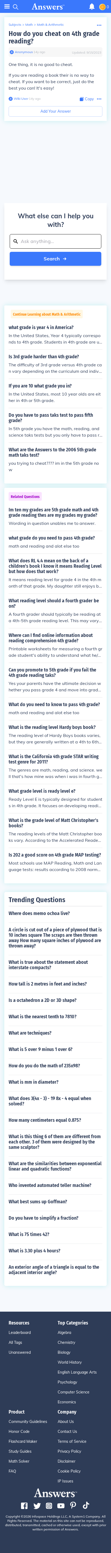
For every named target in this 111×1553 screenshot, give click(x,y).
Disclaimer (66, 1461)
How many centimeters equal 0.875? (45, 1120)
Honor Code (19, 1431)
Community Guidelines (28, 1421)
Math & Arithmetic (50, 25)
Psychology (67, 1382)
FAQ (12, 1471)
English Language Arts (77, 1372)
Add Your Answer (55, 111)
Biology (64, 1352)
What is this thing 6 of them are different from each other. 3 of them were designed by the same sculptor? (55, 1142)
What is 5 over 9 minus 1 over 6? (40, 1049)
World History (70, 1362)
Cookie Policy (69, 1471)
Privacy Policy (69, 1451)
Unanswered (20, 1352)
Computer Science (73, 1392)
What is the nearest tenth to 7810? (43, 1017)
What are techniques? (30, 1033)
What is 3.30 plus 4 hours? (34, 1251)
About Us (66, 1421)
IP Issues (65, 1481)
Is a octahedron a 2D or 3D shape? (43, 1000)
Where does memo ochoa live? (39, 913)
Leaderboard (20, 1332)
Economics (67, 1402)
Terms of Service (72, 1441)
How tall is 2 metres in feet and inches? (48, 984)
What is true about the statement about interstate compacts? (48, 965)
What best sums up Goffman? (38, 1202)
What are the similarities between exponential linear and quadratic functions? (55, 1166)
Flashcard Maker (23, 1441)
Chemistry (66, 1342)
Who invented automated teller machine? (50, 1185)
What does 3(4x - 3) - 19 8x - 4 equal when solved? (50, 1101)
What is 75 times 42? (29, 1234)
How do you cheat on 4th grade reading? (54, 37)
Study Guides (20, 1451)
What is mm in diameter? (33, 1082)
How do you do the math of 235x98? (44, 1066)
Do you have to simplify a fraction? (43, 1218)
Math (29, 25)
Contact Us (67, 1431)
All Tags (15, 1342)
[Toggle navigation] (7, 6)
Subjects (15, 25)
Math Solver (19, 1461)
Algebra (64, 1332)
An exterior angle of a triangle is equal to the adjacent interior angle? (54, 1269)
